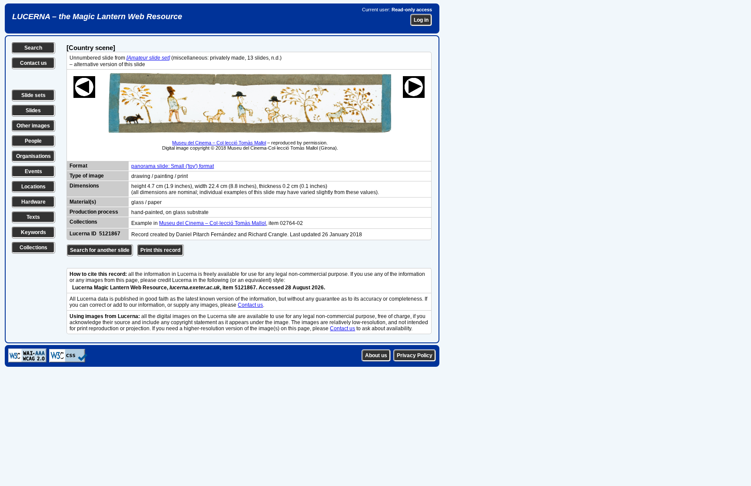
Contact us (33, 63)
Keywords (33, 232)
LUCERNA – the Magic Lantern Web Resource (97, 16)
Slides (33, 110)
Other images (33, 126)
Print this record (160, 250)
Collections (33, 248)
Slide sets (33, 95)
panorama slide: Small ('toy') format (172, 166)
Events (33, 171)
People (33, 141)
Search (33, 48)
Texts (33, 217)
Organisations (33, 156)
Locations (33, 187)
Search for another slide (100, 250)
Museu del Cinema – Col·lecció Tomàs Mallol (219, 142)
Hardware (33, 202)
